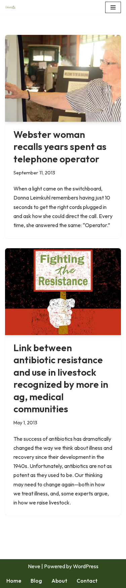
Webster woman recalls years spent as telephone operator (60, 146)
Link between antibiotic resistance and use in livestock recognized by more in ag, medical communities (60, 378)
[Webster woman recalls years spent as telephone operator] (63, 78)
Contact (87, 580)
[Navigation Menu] (113, 7)
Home (13, 580)
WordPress (85, 566)
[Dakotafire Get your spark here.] (10, 7)
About (59, 580)
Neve (34, 566)
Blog (36, 580)
